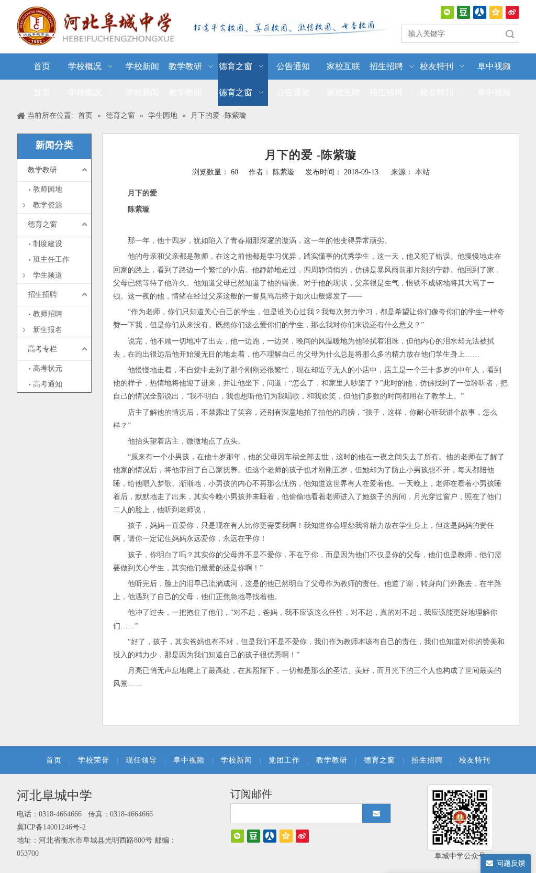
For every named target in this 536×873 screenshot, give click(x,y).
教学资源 (47, 205)
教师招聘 (47, 314)
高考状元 (47, 368)
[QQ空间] (495, 12)
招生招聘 (42, 295)
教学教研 (42, 170)
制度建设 (47, 244)
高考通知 (47, 384)
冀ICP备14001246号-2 (51, 827)
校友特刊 (474, 760)
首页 (54, 760)
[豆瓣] (463, 12)
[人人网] (479, 12)
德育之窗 (42, 224)
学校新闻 (236, 760)
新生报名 (47, 330)
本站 (422, 172)
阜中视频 (189, 760)
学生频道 (47, 275)
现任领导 (141, 760)
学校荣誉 (93, 760)
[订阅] (376, 813)
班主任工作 (51, 259)
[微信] (447, 12)
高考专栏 (42, 349)
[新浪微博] (512, 12)
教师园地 (47, 189)
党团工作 (284, 760)
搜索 (510, 33)
